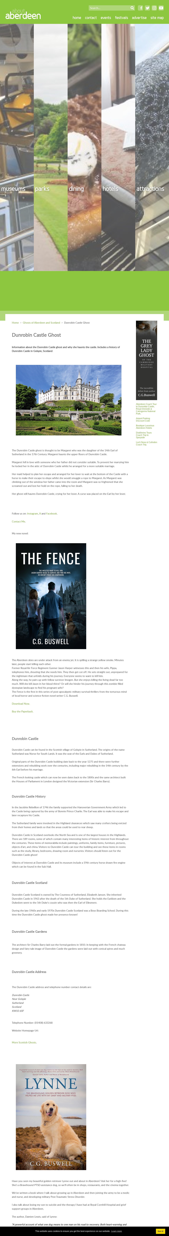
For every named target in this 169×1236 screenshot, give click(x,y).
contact (91, 17)
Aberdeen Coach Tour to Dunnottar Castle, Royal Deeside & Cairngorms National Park (146, 409)
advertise (139, 17)
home (77, 17)
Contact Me (18, 521)
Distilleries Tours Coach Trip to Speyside (144, 435)
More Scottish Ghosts (24, 1042)
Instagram (32, 513)
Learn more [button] (116, 1231)
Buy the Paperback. (22, 711)
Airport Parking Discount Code (143, 419)
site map (157, 17)
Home (15, 322)
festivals (121, 17)
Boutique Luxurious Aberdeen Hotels (145, 426)
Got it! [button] (160, 1231)
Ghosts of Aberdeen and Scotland (41, 322)
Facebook (51, 513)
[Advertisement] (84, 290)
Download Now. (21, 703)
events (106, 17)
